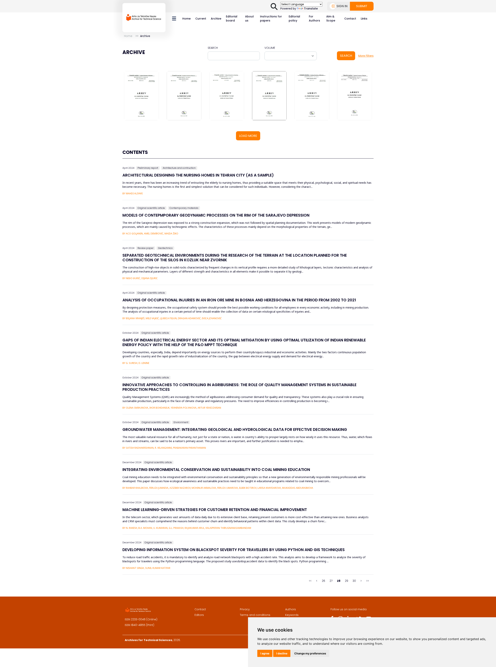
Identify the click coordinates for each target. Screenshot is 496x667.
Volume (269, 48)
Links (364, 19)
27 (331, 581)
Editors (199, 615)
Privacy (245, 609)
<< (310, 581)
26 (323, 581)
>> (367, 581)
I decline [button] (281, 653)
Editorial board (231, 18)
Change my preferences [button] (310, 653)
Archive (216, 19)
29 (346, 581)
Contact (350, 19)
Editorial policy (294, 18)
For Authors (314, 18)
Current (200, 19)
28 (338, 581)
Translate (311, 8)
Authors (290, 609)
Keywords (292, 615)
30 (354, 581)
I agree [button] (264, 653)
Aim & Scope (330, 18)
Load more (248, 136)
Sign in (342, 6)
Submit (361, 6)
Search (213, 48)
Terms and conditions (255, 615)
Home (186, 19)
